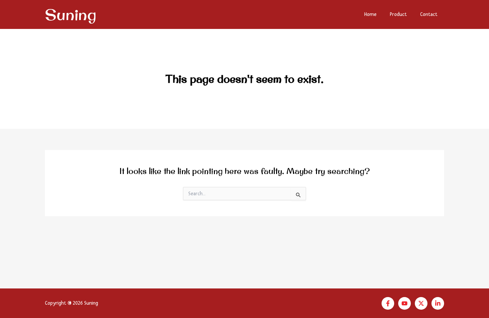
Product (398, 14)
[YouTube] (404, 303)
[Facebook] (388, 303)
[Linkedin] (437, 303)
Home (370, 14)
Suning (70, 14)
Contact (428, 14)
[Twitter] (421, 303)
